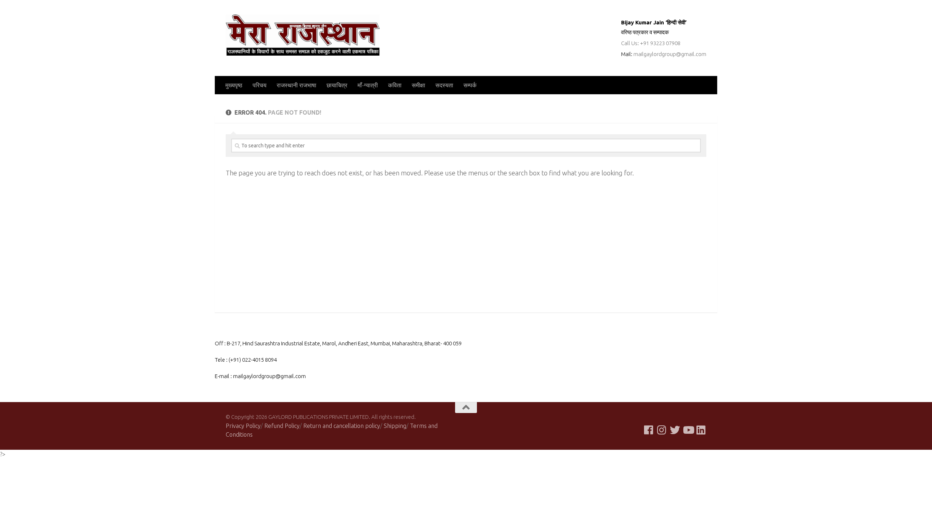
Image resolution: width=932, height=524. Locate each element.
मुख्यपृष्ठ (233, 85)
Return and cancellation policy (341, 425)
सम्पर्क (470, 85)
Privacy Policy (243, 425)
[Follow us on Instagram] (662, 430)
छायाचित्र (337, 85)
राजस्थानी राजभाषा (296, 85)
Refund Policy (282, 425)
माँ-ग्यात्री (368, 85)
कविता (395, 85)
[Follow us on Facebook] (649, 430)
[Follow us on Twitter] (675, 430)
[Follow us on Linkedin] (701, 430)
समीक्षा (418, 85)
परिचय (259, 85)
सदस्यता (444, 85)
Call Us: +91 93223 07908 (650, 43)
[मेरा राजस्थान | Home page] (303, 35)
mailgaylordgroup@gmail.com (669, 54)
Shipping (395, 425)
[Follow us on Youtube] (688, 430)
